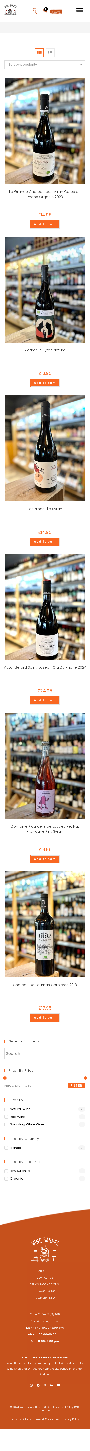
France (15, 1147)
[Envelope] (58, 1385)
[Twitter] (45, 1385)
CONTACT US (45, 1278)
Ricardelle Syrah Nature (45, 350)
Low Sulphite (20, 1170)
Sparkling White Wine (27, 1124)
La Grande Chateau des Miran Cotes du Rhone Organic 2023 (45, 194)
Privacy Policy (71, 1419)
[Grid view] (39, 52)
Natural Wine (20, 1109)
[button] (41, 10)
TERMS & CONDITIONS (45, 1284)
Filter (76, 1085)
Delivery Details (20, 1419)
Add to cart (45, 224)
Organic (16, 1178)
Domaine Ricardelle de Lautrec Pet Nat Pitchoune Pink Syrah (45, 829)
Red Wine (18, 1116)
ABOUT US (45, 1271)
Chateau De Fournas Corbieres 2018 (45, 984)
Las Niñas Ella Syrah (45, 508)
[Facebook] (38, 1385)
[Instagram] (31, 1385)
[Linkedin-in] (51, 1385)
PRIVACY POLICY (45, 1291)
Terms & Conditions (47, 1419)
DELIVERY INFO (45, 1298)
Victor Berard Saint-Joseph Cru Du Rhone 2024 (45, 667)
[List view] (50, 52)
